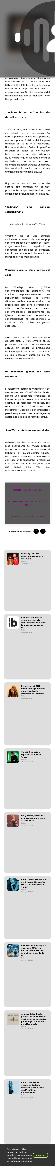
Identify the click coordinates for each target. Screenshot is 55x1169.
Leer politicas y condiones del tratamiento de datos (19, 1159)
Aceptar (40, 1155)
